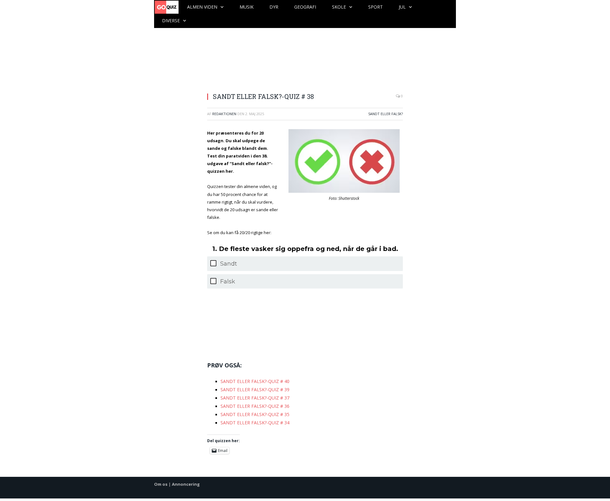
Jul (402, 7)
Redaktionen (224, 113)
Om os (160, 481)
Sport (375, 7)
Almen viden (202, 7)
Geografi (305, 7)
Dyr (273, 7)
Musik (247, 7)
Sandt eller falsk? (385, 113)
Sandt (228, 263)
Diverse (171, 20)
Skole (339, 7)
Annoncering (186, 481)
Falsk (227, 281)
